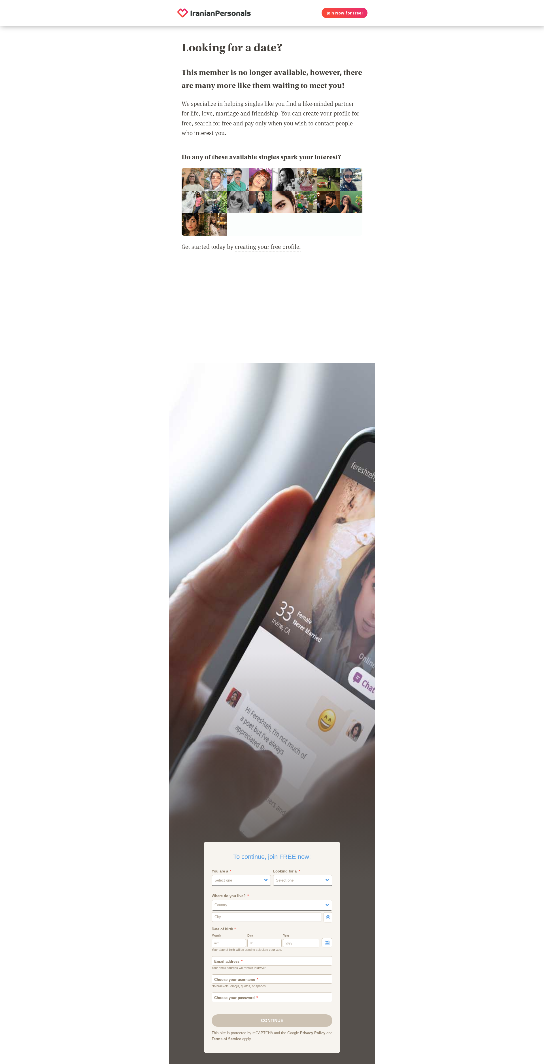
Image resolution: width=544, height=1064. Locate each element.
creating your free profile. (268, 247)
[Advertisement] (272, 310)
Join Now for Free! (344, 13)
